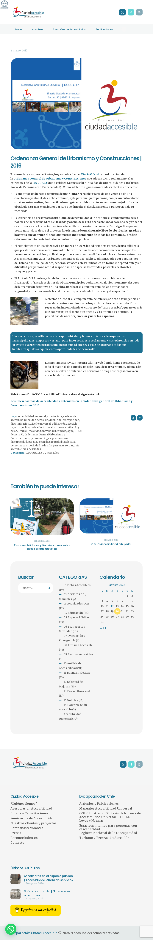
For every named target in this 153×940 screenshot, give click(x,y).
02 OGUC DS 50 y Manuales (42, 452)
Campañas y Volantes (26, 828)
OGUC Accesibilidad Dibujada (111, 544)
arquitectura (54, 416)
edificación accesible (64, 423)
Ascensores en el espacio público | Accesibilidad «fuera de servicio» (48, 878)
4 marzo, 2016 (18, 50)
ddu (59, 420)
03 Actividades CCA (76, 603)
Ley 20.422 (39, 183)
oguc (70, 431)
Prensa (15, 833)
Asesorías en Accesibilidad (31, 808)
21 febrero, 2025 (42, 541)
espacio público (19, 427)
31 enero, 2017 (111, 540)
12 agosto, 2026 (34, 898)
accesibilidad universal (32, 416)
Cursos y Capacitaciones (29, 813)
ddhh (52, 420)
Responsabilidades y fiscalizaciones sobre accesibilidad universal (42, 547)
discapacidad (71, 420)
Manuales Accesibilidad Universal (105, 808)
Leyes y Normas (91, 820)
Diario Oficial (90, 174)
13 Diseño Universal (77, 691)
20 (117, 611)
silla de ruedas (32, 449)
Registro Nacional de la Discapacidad (108, 833)
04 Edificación (73, 613)
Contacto (17, 842)
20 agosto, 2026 (35, 883)
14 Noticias (71, 700)
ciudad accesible (38, 420)
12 (112, 606)
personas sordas (63, 445)
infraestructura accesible (58, 427)
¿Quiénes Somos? (23, 803)
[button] (10, 929)
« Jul (103, 628)
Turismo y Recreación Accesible (104, 838)
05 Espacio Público (76, 617)
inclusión (36, 427)
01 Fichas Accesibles (77, 585)
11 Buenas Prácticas (77, 672)
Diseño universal (40, 423)
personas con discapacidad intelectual (52, 441)
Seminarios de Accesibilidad (32, 818)
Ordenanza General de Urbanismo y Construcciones (50, 178)
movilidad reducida (54, 431)
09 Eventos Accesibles (78, 654)
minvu (23, 431)
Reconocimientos (24, 838)
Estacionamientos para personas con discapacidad (108, 827)
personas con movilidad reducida (31, 445)
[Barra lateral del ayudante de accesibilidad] (4, 4)
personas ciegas (41, 438)
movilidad (35, 431)
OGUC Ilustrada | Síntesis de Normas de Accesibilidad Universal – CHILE (110, 815)
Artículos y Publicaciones (99, 803)
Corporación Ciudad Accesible (33, 933)
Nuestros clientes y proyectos (33, 823)
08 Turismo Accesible (78, 645)
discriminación (19, 423)
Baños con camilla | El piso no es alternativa (47, 893)
